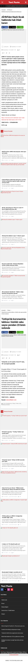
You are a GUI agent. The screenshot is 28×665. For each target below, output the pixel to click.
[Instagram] (8, 589)
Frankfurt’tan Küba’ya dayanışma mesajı (10, 629)
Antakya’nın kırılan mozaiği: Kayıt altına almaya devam (12, 640)
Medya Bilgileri (4, 607)
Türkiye (8, 310)
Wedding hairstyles (5, 404)
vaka (20, 403)
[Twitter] (5, 589)
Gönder (21, 27)
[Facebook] (2, 589)
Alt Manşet (9, 9)
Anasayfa (3, 9)
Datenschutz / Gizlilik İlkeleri (8, 610)
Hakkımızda (4, 600)
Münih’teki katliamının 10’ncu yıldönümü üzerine (12, 636)
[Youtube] (12, 589)
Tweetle (13, 27)
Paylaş (6, 27)
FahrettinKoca (9, 403)
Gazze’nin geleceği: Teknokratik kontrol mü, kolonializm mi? (17, 6)
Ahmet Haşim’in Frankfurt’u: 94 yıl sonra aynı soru (13, 626)
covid (4, 403)
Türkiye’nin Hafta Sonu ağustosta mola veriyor (12, 633)
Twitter (17, 403)
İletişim (3, 614)
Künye (2, 603)
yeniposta (6, 46)
